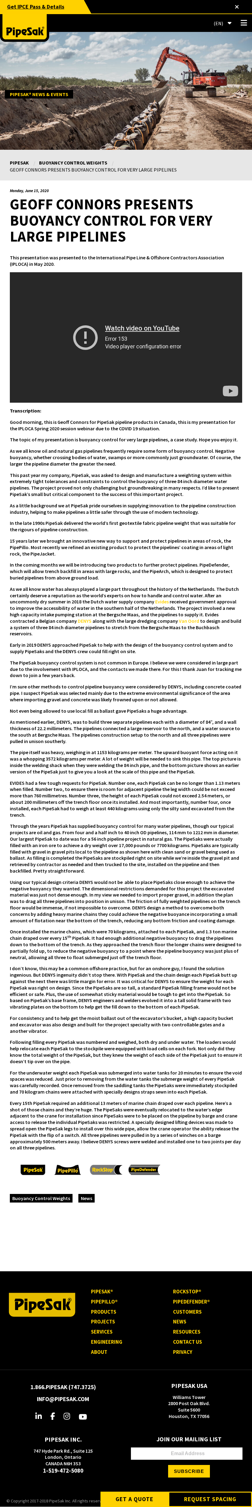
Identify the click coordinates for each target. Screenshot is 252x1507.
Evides (162, 602)
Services (101, 1331)
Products (103, 1311)
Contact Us (187, 1341)
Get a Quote (134, 1499)
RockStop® (187, 1291)
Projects (103, 1321)
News (86, 1198)
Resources (186, 1331)
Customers (187, 1311)
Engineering (106, 1341)
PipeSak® (102, 1291)
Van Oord (189, 621)
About (99, 1352)
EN (218, 23)
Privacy (182, 1352)
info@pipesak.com (63, 1399)
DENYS (85, 621)
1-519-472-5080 (63, 1470)
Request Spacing (210, 1499)
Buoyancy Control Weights (73, 163)
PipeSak (19, 163)
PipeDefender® (191, 1301)
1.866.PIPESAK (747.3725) (63, 1387)
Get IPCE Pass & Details (35, 6)
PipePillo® (104, 1301)
